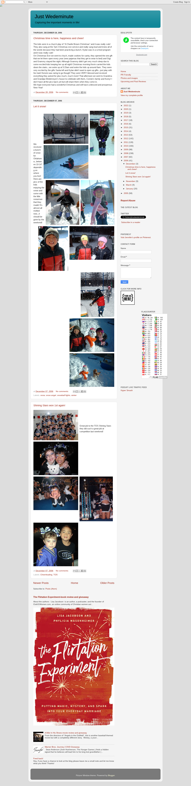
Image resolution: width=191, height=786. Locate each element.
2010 (126, 146)
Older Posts (107, 582)
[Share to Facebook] (82, 92)
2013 (126, 135)
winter (74, 395)
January (130, 189)
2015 (126, 127)
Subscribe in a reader (130, 222)
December (131, 164)
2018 (126, 117)
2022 (126, 106)
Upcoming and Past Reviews (133, 81)
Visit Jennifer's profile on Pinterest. (136, 237)
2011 (126, 142)
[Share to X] (79, 92)
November (131, 181)
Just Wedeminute (54, 16)
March (129, 185)
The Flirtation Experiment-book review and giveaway (61, 597)
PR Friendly (126, 75)
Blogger (111, 775)
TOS (55, 575)
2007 (126, 157)
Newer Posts (41, 582)
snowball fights (63, 395)
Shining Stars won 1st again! (49, 405)
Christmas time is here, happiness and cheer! (58, 38)
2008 (126, 153)
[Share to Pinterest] (84, 92)
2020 (126, 109)
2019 (126, 113)
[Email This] (74, 92)
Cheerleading (46, 575)
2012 (126, 138)
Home (74, 582)
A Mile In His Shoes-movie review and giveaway (66, 733)
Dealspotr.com (141, 55)
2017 (126, 120)
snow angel (51, 395)
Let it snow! (39, 106)
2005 (126, 193)
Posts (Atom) (51, 589)
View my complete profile (132, 95)
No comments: (62, 92)
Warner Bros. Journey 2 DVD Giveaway (62, 747)
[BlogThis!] (77, 92)
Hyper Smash (127, 390)
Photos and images (129, 78)
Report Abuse (128, 200)
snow (42, 395)
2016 (126, 124)
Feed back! (38, 758)
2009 (126, 150)
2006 (126, 161)
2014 (126, 131)
